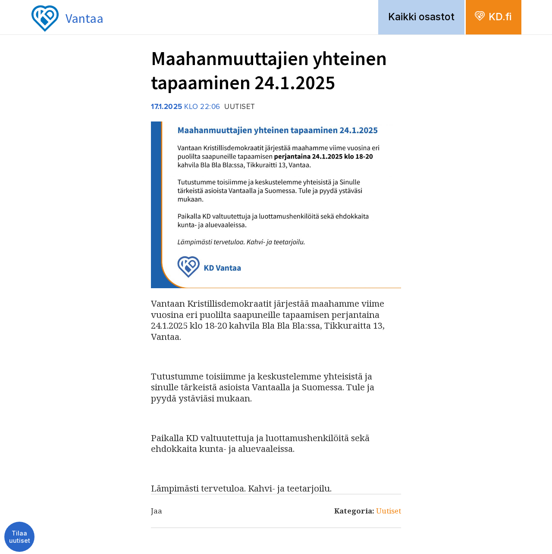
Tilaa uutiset (19, 537)
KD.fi (500, 17)
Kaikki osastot (421, 17)
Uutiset (388, 511)
